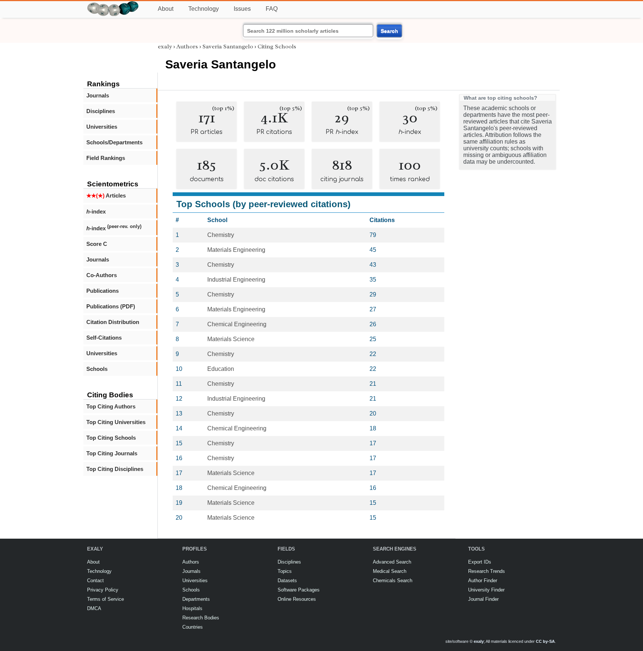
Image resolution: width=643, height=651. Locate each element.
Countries (192, 627)
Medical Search (389, 571)
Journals (97, 95)
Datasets (287, 580)
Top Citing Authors (110, 406)
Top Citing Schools (111, 437)
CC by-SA (545, 641)
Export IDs (479, 562)
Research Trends (486, 571)
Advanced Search (392, 562)
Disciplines (100, 111)
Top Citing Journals (111, 453)
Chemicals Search (392, 580)
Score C (96, 244)
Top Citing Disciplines (114, 469)
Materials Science (231, 339)
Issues (242, 9)
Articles (106, 195)
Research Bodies (200, 617)
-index (96, 211)
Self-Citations (104, 337)
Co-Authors (101, 275)
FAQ (272, 9)
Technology (203, 9)
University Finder (486, 590)
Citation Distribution (112, 322)
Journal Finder (483, 599)
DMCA (94, 608)
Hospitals (192, 608)
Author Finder (482, 580)
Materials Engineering (236, 250)
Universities (101, 127)
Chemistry (220, 235)
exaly (165, 46)
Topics (285, 571)
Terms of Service (105, 599)
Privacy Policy (102, 590)
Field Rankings (105, 158)
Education (220, 369)
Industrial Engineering (236, 279)
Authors (187, 46)
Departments (196, 599)
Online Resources (297, 599)
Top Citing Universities (115, 422)
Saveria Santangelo (227, 46)
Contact (95, 580)
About (165, 9)
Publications (102, 291)
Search (389, 31)
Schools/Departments (114, 142)
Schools (97, 369)
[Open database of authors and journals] (113, 4)
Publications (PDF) (110, 306)
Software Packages (299, 590)
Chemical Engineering (236, 324)
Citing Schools (276, 46)
